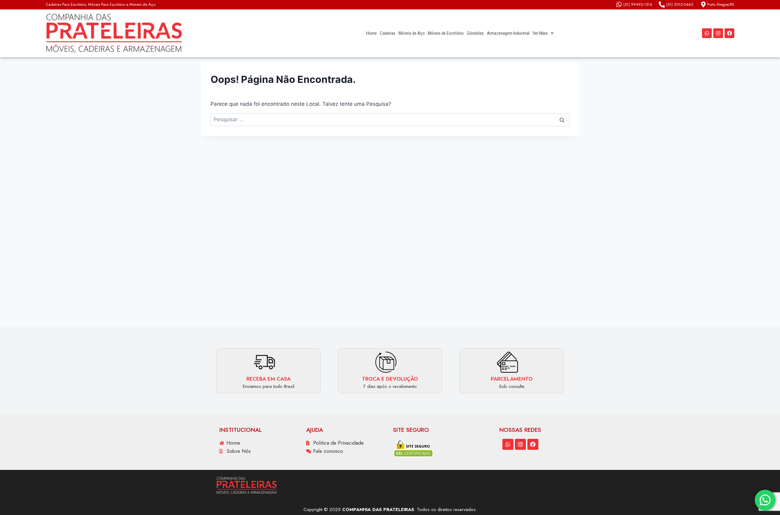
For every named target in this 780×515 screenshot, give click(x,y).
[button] (543, 33)
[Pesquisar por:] (390, 119)
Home (371, 33)
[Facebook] (729, 33)
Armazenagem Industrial (508, 33)
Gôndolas (475, 33)
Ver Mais (540, 33)
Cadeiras (387, 33)
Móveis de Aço (412, 33)
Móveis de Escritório (446, 33)
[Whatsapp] (707, 33)
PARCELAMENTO (512, 378)
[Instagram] (718, 33)
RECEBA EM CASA (268, 378)
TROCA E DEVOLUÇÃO (390, 378)
